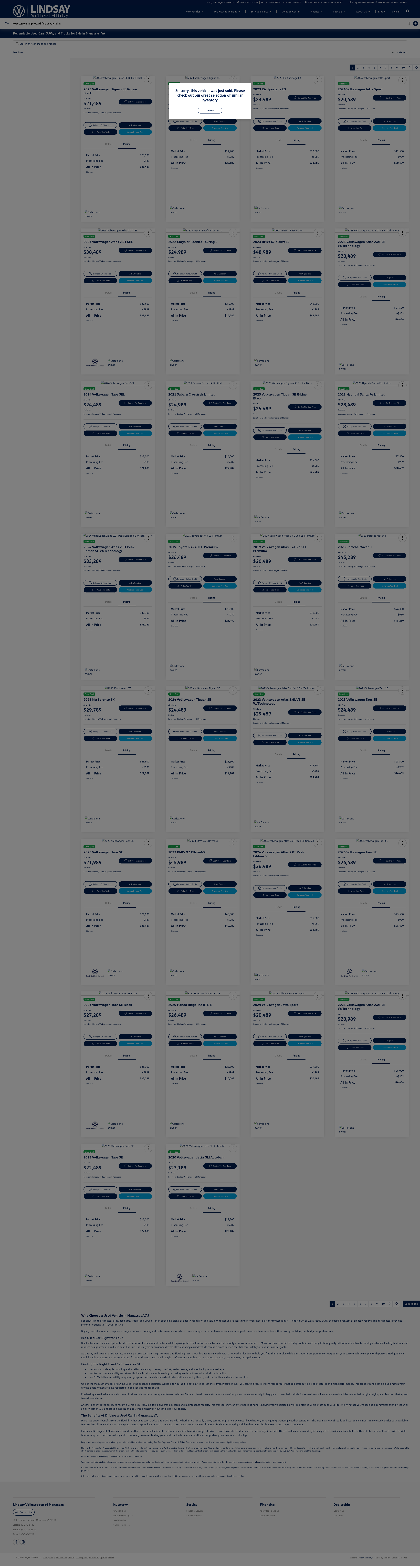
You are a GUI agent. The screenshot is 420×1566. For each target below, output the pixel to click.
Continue (210, 110)
